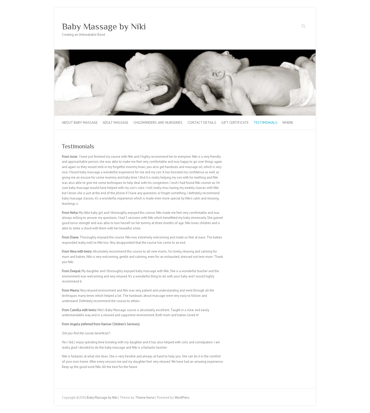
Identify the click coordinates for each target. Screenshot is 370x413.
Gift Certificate (235, 122)
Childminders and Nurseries (157, 122)
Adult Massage (115, 122)
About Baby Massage (80, 122)
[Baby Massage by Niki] (185, 52)
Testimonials (265, 122)
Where (287, 122)
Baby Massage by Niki (104, 26)
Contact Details (202, 122)
